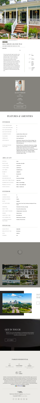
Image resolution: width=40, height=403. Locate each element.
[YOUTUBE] (19, 399)
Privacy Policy (24, 395)
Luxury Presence (26, 394)
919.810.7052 (20, 99)
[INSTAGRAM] (16, 399)
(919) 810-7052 (19, 366)
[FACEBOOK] (13, 399)
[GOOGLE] (24, 399)
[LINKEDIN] (21, 399)
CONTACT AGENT (20, 106)
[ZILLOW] (27, 399)
